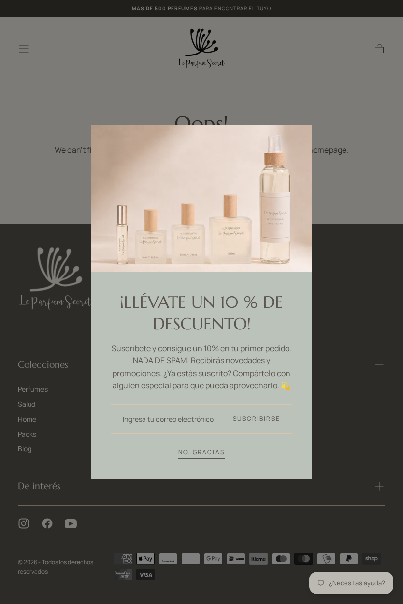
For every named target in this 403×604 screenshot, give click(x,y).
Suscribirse (256, 418)
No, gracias (201, 452)
